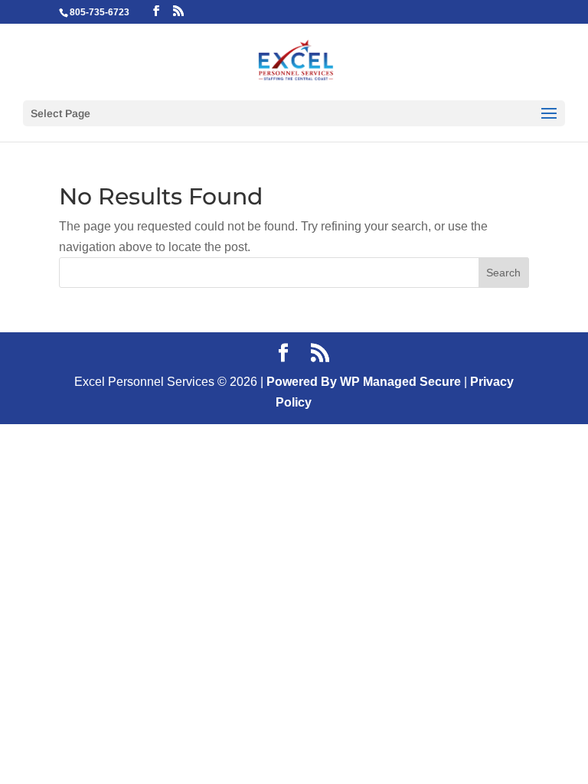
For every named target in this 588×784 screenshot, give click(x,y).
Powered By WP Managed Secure (363, 381)
